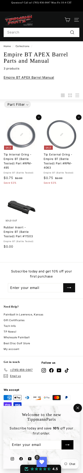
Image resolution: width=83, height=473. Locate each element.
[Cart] (67, 20)
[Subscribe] (67, 445)
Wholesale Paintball (17, 337)
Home (7, 46)
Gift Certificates (14, 320)
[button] (17, 104)
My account (11, 349)
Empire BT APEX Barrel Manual (29, 77)
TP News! (10, 331)
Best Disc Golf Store (17, 343)
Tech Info (10, 325)
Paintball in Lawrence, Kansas (23, 314)
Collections (23, 46)
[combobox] (41, 32)
